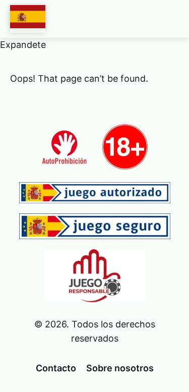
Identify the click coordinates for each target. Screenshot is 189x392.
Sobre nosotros (120, 368)
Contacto (56, 368)
